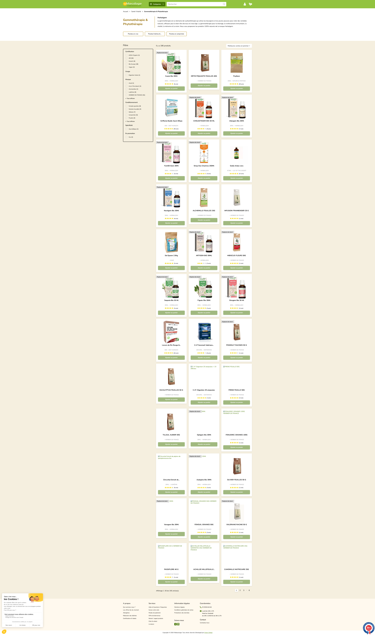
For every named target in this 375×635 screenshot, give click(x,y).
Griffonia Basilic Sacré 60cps (171, 121)
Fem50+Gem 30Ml (171, 166)
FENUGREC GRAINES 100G (236, 435)
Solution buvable (135, 109)
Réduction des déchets (130, 616)
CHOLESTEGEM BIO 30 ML (204, 121)
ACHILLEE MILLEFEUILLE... (204, 569)
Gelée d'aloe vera (236, 166)
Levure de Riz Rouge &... (171, 345)
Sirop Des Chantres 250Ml (204, 166)
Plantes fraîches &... (155, 34)
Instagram (178, 624)
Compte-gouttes (135, 106)
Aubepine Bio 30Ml (204, 480)
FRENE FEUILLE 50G (237, 390)
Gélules (132, 112)
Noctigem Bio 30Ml (171, 211)
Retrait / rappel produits (156, 618)
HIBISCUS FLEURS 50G (236, 255)
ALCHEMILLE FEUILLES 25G (204, 211)
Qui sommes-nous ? (129, 607)
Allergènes (126, 613)
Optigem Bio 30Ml (204, 435)
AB (131, 58)
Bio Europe (133, 64)
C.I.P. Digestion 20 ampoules (204, 390)
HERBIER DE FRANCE (137, 95)
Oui (131, 137)
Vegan (132, 67)
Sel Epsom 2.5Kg (171, 255)
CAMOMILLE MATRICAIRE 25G (236, 569)
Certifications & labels (129, 618)
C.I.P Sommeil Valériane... (204, 345)
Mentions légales (179, 607)
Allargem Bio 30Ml (236, 121)
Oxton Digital (208, 633)
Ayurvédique (133, 129)
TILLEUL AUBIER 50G (171, 435)
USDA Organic (134, 55)
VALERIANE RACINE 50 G (236, 525)
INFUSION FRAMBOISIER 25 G (236, 211)
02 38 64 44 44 (207, 607)
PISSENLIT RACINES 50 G (236, 345)
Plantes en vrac (133, 34)
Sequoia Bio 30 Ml (171, 300)
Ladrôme (132, 92)
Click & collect (153, 621)
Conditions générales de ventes (183, 610)
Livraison (151, 624)
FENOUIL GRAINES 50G (204, 525)
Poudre (132, 118)
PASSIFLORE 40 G (171, 569)
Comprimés (133, 115)
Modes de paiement (155, 613)
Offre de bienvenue (154, 616)
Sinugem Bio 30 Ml (236, 300)
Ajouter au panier (171, 88)
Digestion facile (134, 75)
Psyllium (236, 76)
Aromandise (133, 89)
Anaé (131, 83)
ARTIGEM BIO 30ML (204, 255)
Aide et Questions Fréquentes (158, 607)
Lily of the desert (135, 86)
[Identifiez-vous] (245, 4)
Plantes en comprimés (176, 34)
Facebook (175, 624)
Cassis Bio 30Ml (171, 76)
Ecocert (132, 61)
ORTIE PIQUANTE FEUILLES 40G (204, 76)
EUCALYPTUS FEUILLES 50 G (171, 390)
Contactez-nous (204, 623)
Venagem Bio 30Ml (171, 525)
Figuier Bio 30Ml (204, 300)
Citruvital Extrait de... (171, 480)
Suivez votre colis (154, 610)
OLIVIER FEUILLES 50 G (236, 480)
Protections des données (181, 613)
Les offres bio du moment (131, 610)
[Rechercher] (224, 4)
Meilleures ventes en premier (239, 46)
